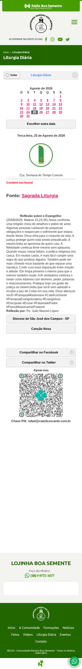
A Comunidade (29, 627)
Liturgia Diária (46, 634)
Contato (41, 641)
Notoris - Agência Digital (41, 663)
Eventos (65, 634)
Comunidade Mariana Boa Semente (41, 23)
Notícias (68, 627)
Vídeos (28, 634)
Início (6, 52)
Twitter (67, 39)
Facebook (45, 39)
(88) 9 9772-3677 (42, 575)
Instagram (52, 39)
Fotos (15, 634)
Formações (51, 627)
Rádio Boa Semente (46, 6)
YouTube (60, 39)
